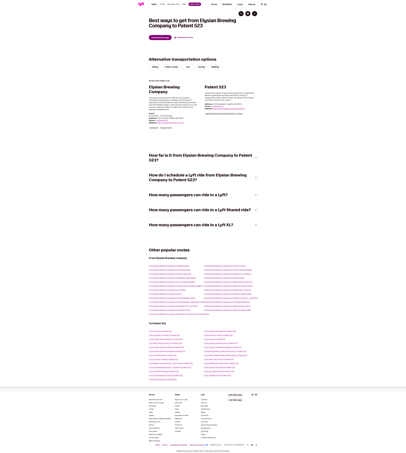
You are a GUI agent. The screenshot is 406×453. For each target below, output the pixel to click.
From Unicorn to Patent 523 (160, 331)
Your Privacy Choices (197, 445)
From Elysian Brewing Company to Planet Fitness (224, 278)
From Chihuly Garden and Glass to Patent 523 (222, 347)
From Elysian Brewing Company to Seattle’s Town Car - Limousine (231, 298)
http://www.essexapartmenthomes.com (229, 109)
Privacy (165, 445)
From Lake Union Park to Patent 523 (218, 359)
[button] (203, 157)
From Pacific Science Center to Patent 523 (166, 347)
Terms (157, 445)
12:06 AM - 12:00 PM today (161, 116)
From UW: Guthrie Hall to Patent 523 (219, 371)
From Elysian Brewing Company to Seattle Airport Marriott (228, 282)
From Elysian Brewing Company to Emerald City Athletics (227, 274)
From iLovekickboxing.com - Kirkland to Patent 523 (170, 367)
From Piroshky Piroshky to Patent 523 (164, 335)
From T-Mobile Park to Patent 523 (162, 355)
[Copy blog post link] (254, 13)
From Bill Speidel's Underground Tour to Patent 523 (225, 351)
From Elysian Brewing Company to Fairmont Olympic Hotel (228, 286)
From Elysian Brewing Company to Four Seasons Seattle (172, 282)
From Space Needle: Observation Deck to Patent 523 (225, 355)
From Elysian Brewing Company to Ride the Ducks (169, 310)
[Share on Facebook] (247, 13)
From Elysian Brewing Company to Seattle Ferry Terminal (227, 290)
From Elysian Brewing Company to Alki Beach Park (170, 270)
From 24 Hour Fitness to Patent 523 (163, 359)
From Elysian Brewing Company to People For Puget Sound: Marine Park (179, 314)
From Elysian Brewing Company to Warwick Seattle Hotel (227, 310)
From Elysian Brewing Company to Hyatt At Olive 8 (225, 266)
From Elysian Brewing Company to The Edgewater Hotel (172, 298)
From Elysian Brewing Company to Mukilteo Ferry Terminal (173, 306)
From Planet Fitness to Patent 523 (163, 379)
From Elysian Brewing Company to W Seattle (167, 290)
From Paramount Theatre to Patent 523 (220, 331)
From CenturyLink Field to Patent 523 (219, 367)
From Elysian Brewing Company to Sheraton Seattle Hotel (227, 294)
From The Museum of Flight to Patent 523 (166, 375)
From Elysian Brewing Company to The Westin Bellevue (227, 302)
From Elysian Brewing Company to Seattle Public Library (227, 306)
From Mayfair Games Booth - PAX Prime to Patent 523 (171, 363)
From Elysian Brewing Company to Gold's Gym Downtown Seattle (175, 286)
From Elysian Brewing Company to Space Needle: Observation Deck (177, 302)
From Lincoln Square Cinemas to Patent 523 (167, 351)
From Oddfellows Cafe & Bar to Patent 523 (221, 363)
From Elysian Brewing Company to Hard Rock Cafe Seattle (228, 270)
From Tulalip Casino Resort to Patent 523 (166, 339)
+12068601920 (162, 120)
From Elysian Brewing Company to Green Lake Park (170, 274)
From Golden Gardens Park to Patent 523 (221, 343)
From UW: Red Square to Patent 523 (164, 371)
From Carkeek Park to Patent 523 (217, 375)
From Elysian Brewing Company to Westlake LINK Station (172, 278)
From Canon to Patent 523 (214, 339)
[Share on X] (241, 13)
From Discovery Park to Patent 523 (218, 335)
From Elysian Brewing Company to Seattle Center (169, 266)
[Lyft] (141, 4)
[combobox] (263, 4)
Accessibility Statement (178, 445)
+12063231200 (217, 106)
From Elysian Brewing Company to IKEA (165, 294)
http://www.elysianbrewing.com (170, 123)
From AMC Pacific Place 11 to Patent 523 (165, 343)
